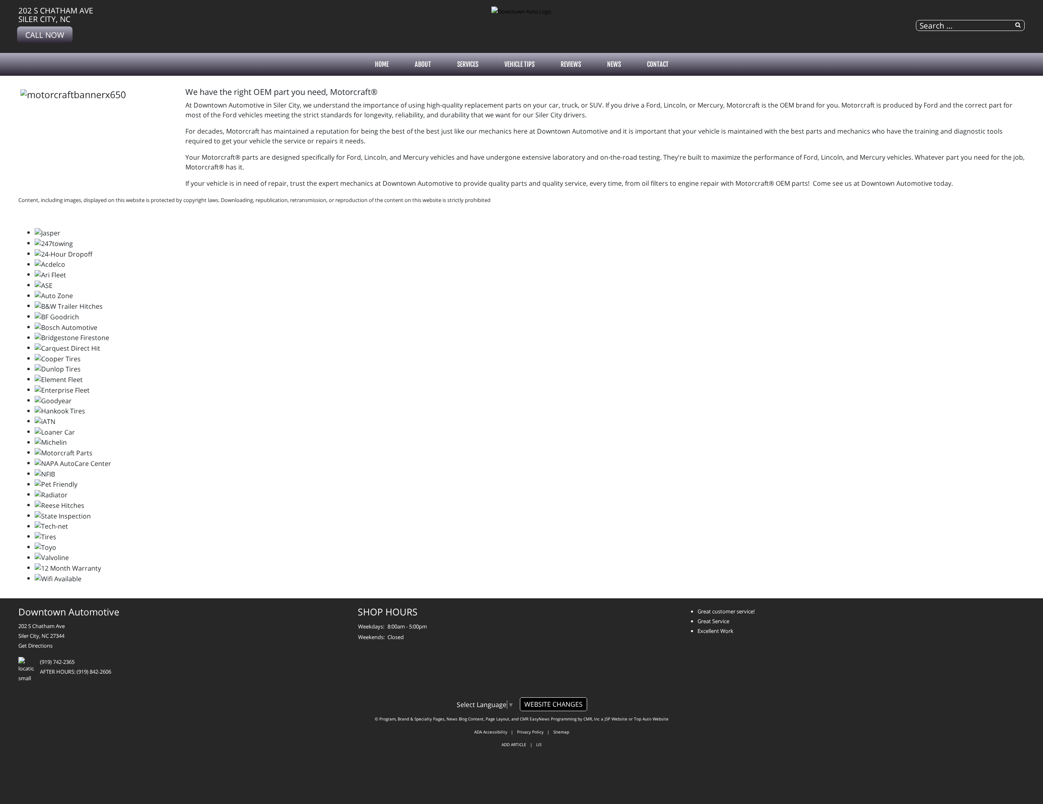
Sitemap (561, 732)
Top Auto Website (651, 719)
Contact (658, 64)
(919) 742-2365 (57, 662)
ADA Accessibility (490, 732)
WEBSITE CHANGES (553, 704)
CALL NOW (44, 34)
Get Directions (35, 645)
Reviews (571, 64)
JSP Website (616, 719)
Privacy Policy (530, 732)
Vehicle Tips (519, 64)
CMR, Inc (591, 719)
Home (382, 64)
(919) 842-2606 (94, 671)
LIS (538, 744)
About (423, 64)
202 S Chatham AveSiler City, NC (55, 14)
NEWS (614, 64)
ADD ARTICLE (514, 744)
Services (467, 64)
